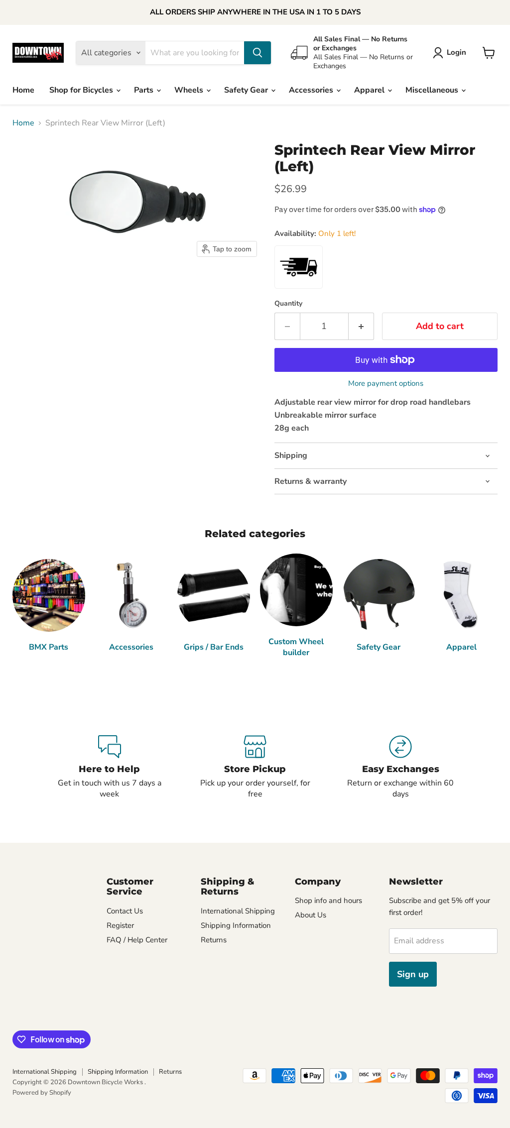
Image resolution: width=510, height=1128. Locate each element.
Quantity (288, 304)
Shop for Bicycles (82, 90)
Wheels (189, 90)
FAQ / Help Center (137, 940)
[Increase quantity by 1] (361, 326)
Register (120, 925)
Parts (144, 90)
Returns (214, 940)
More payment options (385, 383)
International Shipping (238, 911)
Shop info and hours (328, 900)
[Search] (257, 52)
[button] (451, 53)
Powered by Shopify (41, 1092)
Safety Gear (247, 90)
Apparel (370, 90)
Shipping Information (236, 925)
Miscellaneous (432, 90)
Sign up (413, 974)
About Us (310, 915)
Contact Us (125, 911)
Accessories (312, 90)
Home (23, 90)
